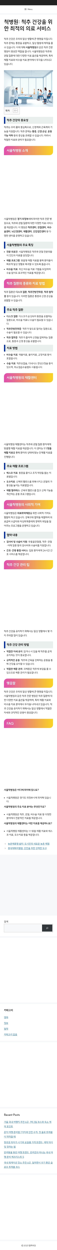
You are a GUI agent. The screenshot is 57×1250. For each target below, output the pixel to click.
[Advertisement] (28, 186)
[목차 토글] (14, 110)
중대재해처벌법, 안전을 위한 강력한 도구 (27, 848)
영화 (6, 1017)
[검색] (47, 928)
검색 (6, 921)
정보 (6, 1023)
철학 (6, 1028)
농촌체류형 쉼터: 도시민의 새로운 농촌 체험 (28, 843)
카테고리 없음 (10, 1034)
